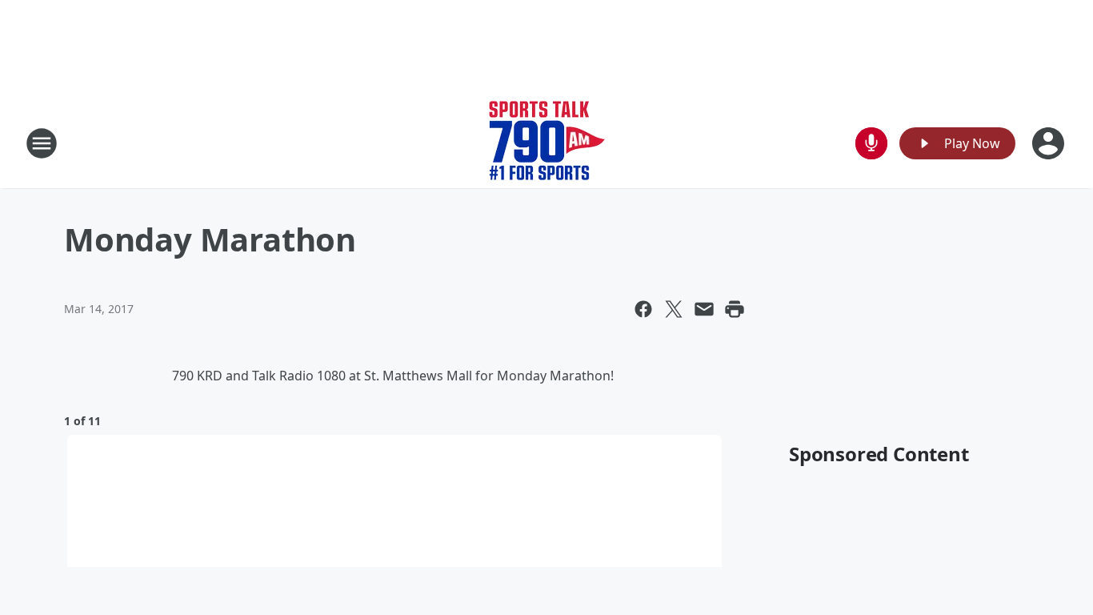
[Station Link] (547, 143)
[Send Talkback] (871, 143)
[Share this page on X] (674, 309)
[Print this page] (734, 309)
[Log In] (1049, 143)
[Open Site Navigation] (42, 143)
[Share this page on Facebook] (643, 309)
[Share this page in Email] (704, 309)
